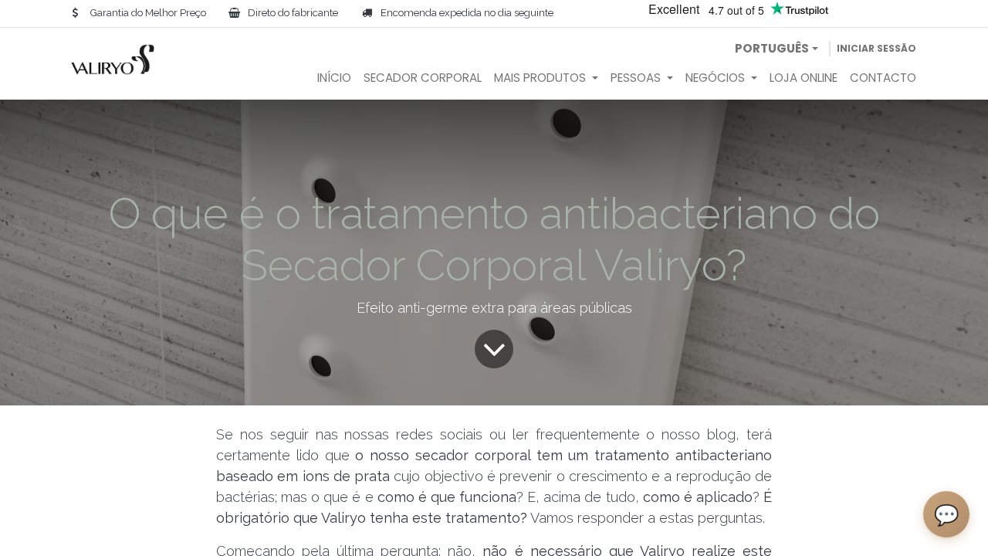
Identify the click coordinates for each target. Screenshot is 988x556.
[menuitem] (334, 78)
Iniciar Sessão (876, 48)
